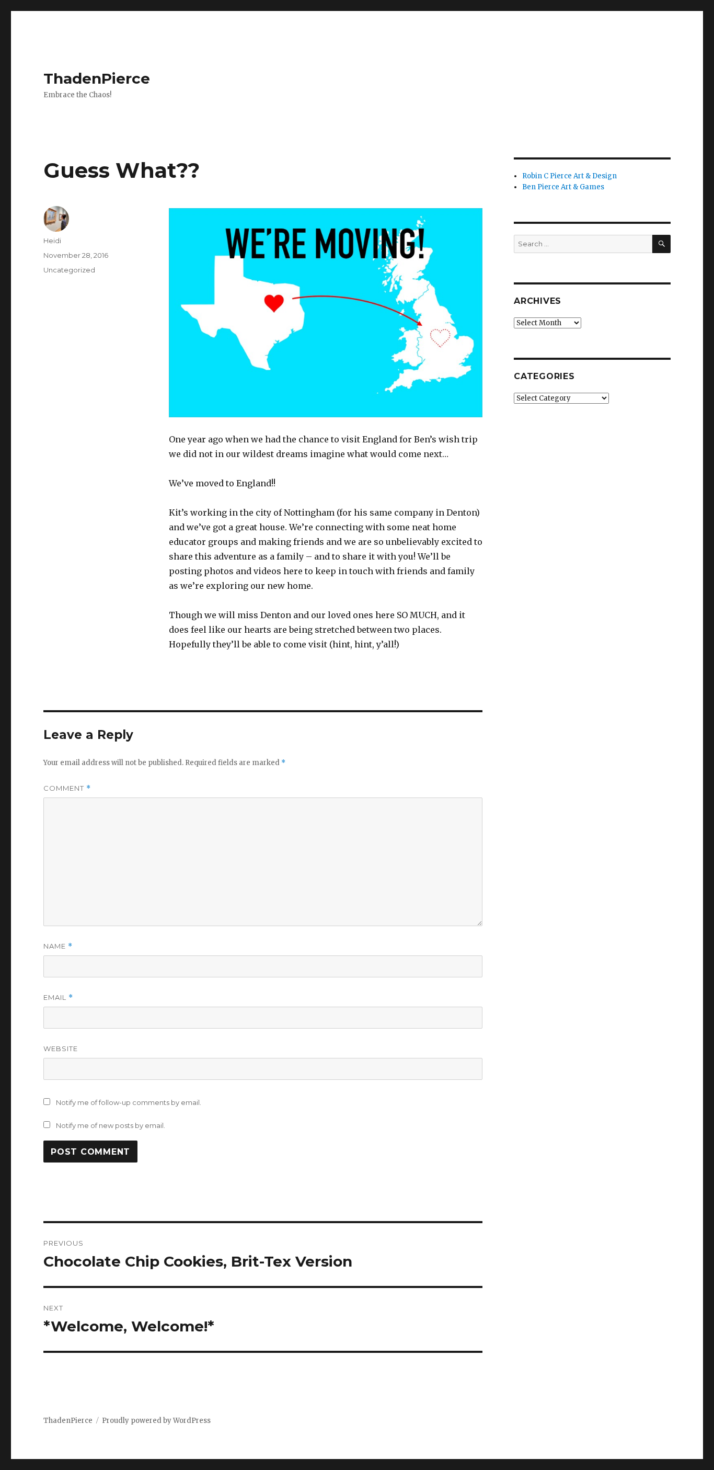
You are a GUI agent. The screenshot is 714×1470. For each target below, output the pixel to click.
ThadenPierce (96, 78)
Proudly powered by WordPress (156, 1420)
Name (58, 946)
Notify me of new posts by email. (110, 1125)
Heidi (52, 240)
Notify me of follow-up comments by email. (128, 1102)
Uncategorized (69, 270)
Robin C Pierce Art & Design (569, 176)
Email (58, 997)
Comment (67, 788)
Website (60, 1048)
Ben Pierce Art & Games (563, 187)
